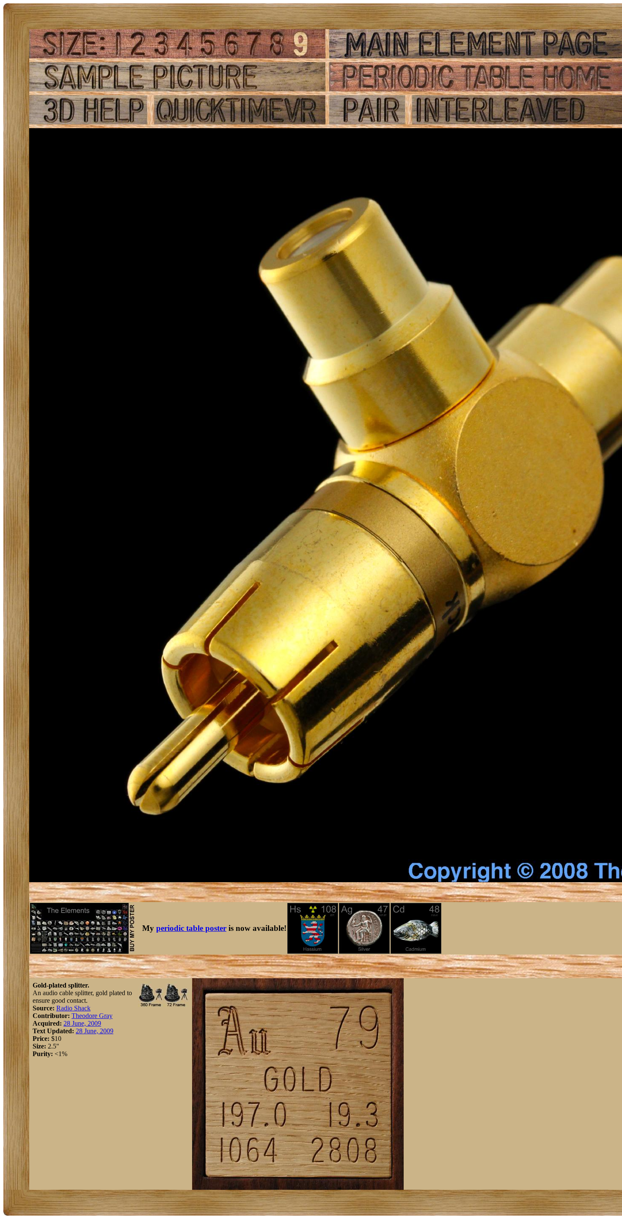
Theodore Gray (92, 1015)
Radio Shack (73, 1008)
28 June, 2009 (82, 1023)
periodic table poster (191, 928)
